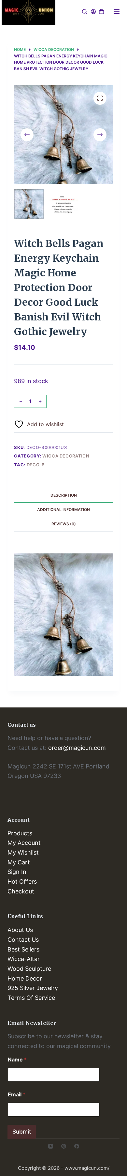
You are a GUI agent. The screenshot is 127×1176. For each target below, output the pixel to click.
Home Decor (24, 978)
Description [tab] (63, 495)
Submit (21, 1131)
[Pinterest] (63, 1146)
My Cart (18, 862)
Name (17, 1060)
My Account (24, 842)
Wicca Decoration (65, 455)
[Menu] (117, 11)
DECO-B (36, 464)
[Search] (84, 11)
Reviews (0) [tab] (63, 523)
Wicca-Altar (23, 958)
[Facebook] (76, 1146)
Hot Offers (22, 881)
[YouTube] (50, 1146)
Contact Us (23, 939)
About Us (20, 929)
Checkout (20, 891)
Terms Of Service (31, 997)
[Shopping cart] (101, 11)
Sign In (16, 871)
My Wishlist (23, 852)
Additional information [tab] (63, 509)
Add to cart (81, 404)
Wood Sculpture (29, 968)
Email (16, 1094)
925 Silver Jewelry (32, 987)
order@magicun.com (77, 747)
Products (19, 833)
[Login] (93, 11)
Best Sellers (23, 949)
